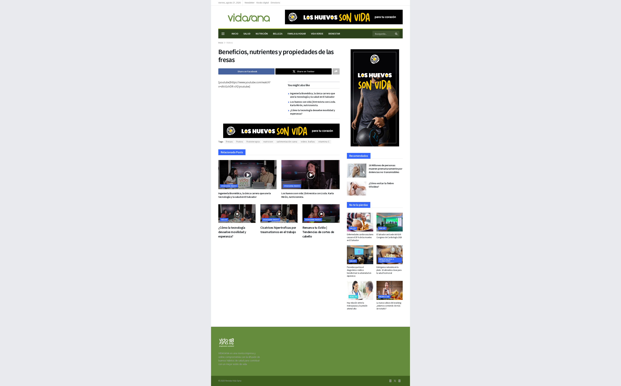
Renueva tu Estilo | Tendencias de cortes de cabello (318, 231)
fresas (229, 141)
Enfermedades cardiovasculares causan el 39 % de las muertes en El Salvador (360, 237)
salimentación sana (287, 141)
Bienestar (334, 33)
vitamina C (324, 141)
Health (353, 296)
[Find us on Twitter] (395, 381)
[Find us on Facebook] (390, 381)
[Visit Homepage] (244, 17)
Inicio (235, 33)
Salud (247, 33)
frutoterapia (253, 141)
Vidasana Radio (229, 186)
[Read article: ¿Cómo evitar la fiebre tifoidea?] (356, 189)
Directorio (275, 2)
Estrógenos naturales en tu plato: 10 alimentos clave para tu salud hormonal (389, 270)
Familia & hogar (297, 33)
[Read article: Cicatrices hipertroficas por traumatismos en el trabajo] (279, 213)
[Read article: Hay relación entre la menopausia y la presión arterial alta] (360, 290)
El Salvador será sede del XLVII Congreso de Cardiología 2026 (389, 236)
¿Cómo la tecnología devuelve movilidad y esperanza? (232, 231)
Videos (229, 42)
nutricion (268, 141)
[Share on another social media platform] (336, 71)
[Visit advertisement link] (344, 17)
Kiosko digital (262, 2)
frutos (239, 141)
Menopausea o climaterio (386, 260)
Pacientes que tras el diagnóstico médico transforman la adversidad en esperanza (359, 271)
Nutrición (262, 33)
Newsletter (250, 2)
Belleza (277, 33)
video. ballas (308, 141)
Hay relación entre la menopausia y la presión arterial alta (357, 305)
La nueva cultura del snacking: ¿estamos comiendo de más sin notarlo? (389, 305)
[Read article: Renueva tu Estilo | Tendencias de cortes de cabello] (321, 213)
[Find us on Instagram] (399, 381)
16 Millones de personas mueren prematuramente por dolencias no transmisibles (385, 169)
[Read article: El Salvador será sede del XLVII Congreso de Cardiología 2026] (389, 222)
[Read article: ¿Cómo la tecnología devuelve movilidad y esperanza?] (237, 213)
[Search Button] (396, 34)
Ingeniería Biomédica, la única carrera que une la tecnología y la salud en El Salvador (244, 195)
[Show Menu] (223, 34)
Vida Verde (317, 33)
